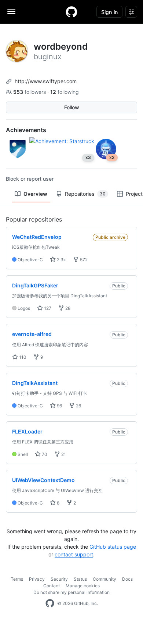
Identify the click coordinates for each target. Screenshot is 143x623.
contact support (74, 554)
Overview (35, 194)
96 (59, 405)
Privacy (37, 579)
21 (63, 454)
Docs (127, 579)
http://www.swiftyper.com (46, 81)
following (64, 92)
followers (30, 92)
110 (22, 357)
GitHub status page (112, 547)
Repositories (85, 194)
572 (83, 259)
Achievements (26, 130)
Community (104, 579)
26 (78, 405)
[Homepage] (71, 12)
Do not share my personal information (71, 592)
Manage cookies (83, 585)
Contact (51, 585)
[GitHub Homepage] (49, 603)
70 (44, 454)
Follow (71, 107)
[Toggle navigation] (11, 11)
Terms (17, 579)
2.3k (61, 259)
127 (47, 308)
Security (59, 579)
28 (67, 308)
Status (80, 579)
